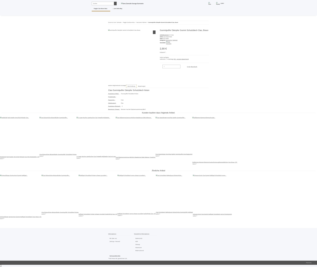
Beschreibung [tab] (131, 86)
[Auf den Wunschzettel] (154, 32)
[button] (209, 3)
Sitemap (137, 244)
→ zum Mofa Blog (117, 8)
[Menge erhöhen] (181, 66)
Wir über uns (113, 238)
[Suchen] (115, 3)
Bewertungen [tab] (141, 86)
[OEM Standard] (170, 42)
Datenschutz (138, 238)
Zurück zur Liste (112, 22)
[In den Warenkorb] (109, 28)
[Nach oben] (0, 266)
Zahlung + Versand (115, 241)
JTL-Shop (314, 262)
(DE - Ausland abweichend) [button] (181, 59)
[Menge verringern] (161, 66)
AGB (136, 241)
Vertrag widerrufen (115, 256)
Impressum (138, 247)
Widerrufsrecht (139, 250)
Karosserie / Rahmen (171, 40)
